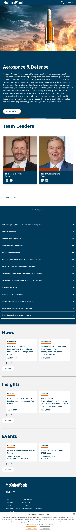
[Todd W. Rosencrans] (56, 153)
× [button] (74, 514)
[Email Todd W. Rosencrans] (47, 180)
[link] (21, 350)
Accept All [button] (31, 528)
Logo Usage (26, 505)
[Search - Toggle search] (62, 2)
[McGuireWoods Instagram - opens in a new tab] (14, 492)
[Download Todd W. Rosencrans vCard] (43, 180)
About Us (9, 499)
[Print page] (72, 47)
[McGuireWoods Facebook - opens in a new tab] (9, 492)
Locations (9, 502)
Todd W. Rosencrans (50, 174)
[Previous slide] (7, 363)
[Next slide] (42, 363)
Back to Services (9, 47)
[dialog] (38, 522)
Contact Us (10, 511)
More (8, 368)
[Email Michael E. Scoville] (11, 180)
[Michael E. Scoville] (20, 153)
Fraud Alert (26, 502)
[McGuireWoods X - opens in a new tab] (11, 492)
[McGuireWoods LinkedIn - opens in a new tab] (7, 492)
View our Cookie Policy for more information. (38, 524)
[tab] (38, 210)
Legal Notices (27, 499)
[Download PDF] (67, 47)
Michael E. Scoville (13, 174)
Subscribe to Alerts (13, 508)
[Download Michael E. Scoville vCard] (7, 180)
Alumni (8, 505)
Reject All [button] (45, 528)
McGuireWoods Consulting (32, 508)
